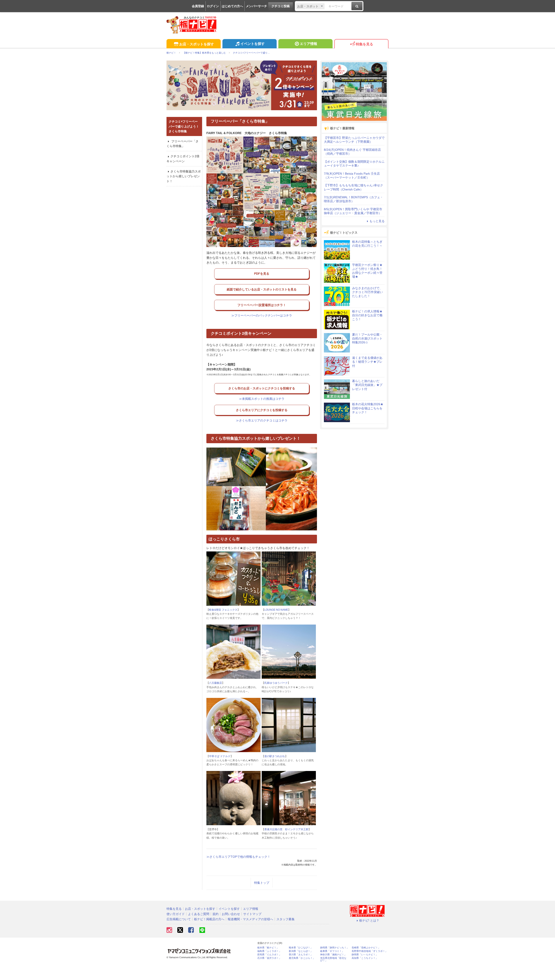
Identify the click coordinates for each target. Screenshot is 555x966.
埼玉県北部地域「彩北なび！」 (333, 959)
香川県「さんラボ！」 (301, 954)
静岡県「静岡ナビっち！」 (334, 947)
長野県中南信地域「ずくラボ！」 (369, 951)
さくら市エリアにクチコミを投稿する (261, 410)
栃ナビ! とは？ (369, 920)
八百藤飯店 (215, 682)
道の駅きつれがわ (274, 756)
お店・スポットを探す (196, 44)
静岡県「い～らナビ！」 (365, 954)
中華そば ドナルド (219, 756)
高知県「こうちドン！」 (365, 958)
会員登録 (198, 6)
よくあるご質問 (198, 914)
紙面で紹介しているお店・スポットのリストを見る (262, 289)
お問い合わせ (231, 914)
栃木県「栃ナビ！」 (268, 947)
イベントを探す (252, 44)
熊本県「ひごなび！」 (301, 947)
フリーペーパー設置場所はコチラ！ (261, 305)
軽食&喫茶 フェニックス (223, 609)
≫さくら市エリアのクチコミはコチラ (261, 420)
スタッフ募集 (285, 919)
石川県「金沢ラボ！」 (269, 958)
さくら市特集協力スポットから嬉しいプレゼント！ (183, 176)
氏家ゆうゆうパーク (276, 682)
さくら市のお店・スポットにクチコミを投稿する (261, 388)
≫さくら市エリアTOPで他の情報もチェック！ (238, 856)
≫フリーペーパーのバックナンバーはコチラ (261, 315)
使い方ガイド (175, 914)
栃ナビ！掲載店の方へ (209, 919)
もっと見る (377, 221)
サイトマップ (252, 914)
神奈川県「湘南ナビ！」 (333, 954)
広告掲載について (178, 919)
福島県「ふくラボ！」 (269, 951)
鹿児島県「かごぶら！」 (302, 958)
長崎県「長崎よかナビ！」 (366, 947)
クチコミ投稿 (280, 6)
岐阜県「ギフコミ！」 (332, 951)
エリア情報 (308, 44)
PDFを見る (261, 273)
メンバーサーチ (256, 6)
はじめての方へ (232, 6)
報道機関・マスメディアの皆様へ (250, 919)
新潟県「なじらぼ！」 (301, 951)
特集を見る (364, 44)
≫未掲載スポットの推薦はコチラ (261, 398)
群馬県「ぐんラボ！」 (269, 954)
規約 (215, 914)
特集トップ (261, 882)
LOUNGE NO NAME (276, 609)
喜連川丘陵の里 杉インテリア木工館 (286, 829)
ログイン (213, 6)
